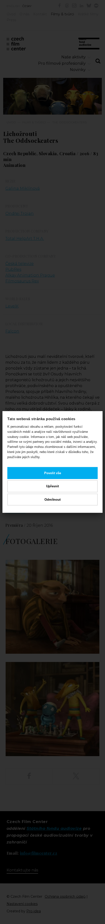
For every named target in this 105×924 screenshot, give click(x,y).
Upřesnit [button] (52, 486)
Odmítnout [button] (52, 499)
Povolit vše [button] (52, 473)
